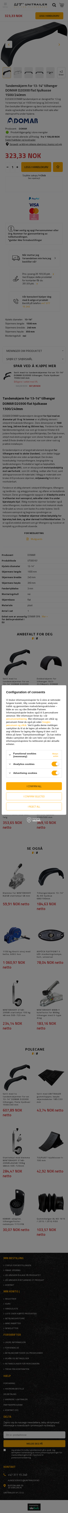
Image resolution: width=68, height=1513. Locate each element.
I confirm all (34, 786)
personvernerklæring (16, 718)
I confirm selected (34, 796)
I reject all (34, 806)
